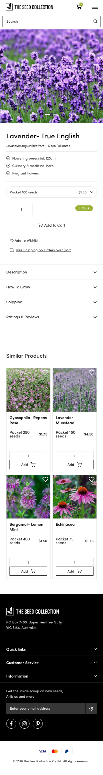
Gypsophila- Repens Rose (28, 420)
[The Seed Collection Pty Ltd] (29, 6)
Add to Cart (54, 225)
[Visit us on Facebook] (11, 724)
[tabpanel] (51, 76)
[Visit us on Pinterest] (38, 724)
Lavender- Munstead (65, 420)
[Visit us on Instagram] (25, 724)
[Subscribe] (91, 708)
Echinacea (65, 524)
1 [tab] (47, 114)
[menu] (95, 21)
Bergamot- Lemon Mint (26, 526)
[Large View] (51, 76)
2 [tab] (55, 114)
